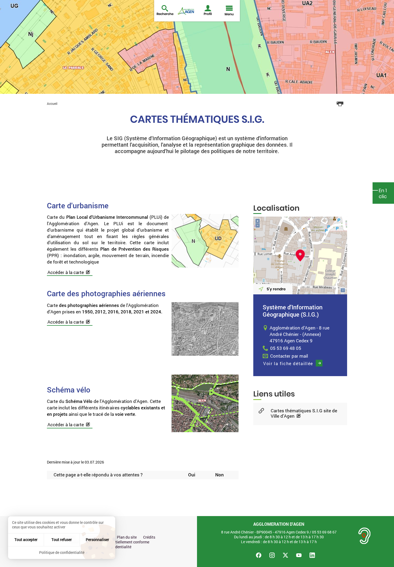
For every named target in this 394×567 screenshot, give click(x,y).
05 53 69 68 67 (324, 532)
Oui (191, 475)
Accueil (52, 103)
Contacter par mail (289, 356)
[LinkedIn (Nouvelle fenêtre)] (312, 555)
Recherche (165, 14)
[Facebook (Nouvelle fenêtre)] (258, 555)
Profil (208, 14)
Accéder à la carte (65, 272)
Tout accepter (26, 539)
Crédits (149, 537)
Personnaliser (97, 539)
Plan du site (127, 537)
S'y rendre (276, 289)
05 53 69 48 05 (285, 348)
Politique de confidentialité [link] (61, 552)
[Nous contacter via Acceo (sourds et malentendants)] (364, 535)
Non (219, 475)
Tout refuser (61, 539)
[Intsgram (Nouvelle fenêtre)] (272, 555)
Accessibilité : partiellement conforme (117, 542)
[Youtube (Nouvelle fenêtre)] (299, 555)
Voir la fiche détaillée (288, 363)
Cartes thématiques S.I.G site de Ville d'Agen (304, 413)
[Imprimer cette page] (340, 104)
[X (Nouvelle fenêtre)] (285, 555)
